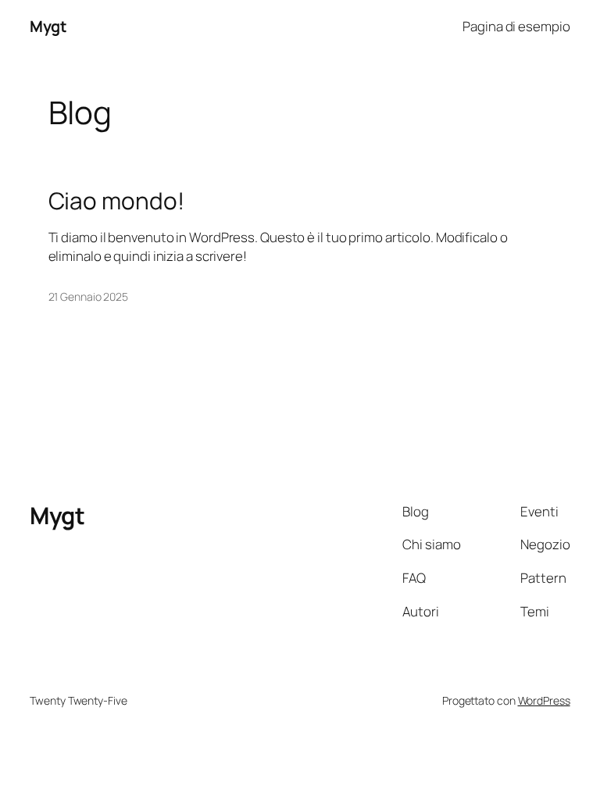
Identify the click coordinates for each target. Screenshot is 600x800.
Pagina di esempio (516, 26)
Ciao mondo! (116, 200)
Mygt (48, 26)
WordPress (544, 700)
